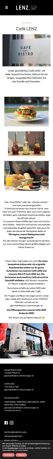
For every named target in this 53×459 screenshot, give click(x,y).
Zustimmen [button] (8, 455)
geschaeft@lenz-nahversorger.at (26, 305)
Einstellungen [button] (13, 448)
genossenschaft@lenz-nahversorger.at (21, 407)
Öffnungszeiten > (13, 436)
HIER (38, 288)
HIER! (31, 313)
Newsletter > (11, 440)
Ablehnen (21, 455)
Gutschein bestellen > (15, 432)
